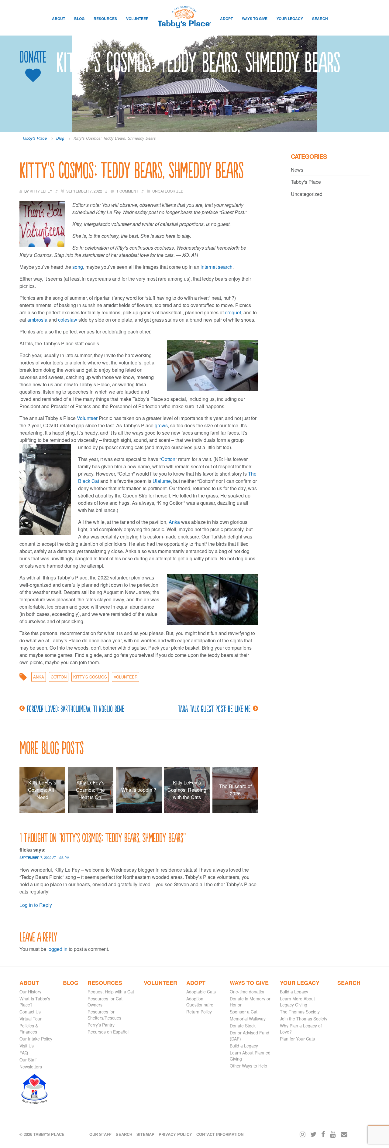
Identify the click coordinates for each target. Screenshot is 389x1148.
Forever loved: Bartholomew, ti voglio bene (75, 708)
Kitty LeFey (41, 190)
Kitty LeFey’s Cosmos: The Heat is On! (90, 790)
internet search (216, 266)
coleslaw (67, 319)
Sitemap (145, 1134)
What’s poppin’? (138, 789)
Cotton (168, 459)
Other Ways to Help (248, 1066)
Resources (105, 18)
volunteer (125, 677)
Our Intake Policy (35, 1039)
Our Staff (27, 1060)
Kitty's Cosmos (90, 677)
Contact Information (219, 1134)
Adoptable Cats (201, 992)
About (58, 18)
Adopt (226, 18)
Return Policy (199, 1012)
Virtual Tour (30, 1019)
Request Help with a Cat (111, 992)
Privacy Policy (175, 1134)
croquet (233, 312)
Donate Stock (243, 1026)
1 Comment (127, 190)
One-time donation (248, 992)
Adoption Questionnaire (199, 1002)
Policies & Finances (28, 1029)
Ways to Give (254, 18)
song (77, 266)
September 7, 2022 (84, 190)
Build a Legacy (244, 1046)
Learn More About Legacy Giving (297, 1002)
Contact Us (30, 1012)
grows (161, 425)
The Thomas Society (300, 1012)
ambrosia (37, 319)
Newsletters (30, 1067)
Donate (32, 57)
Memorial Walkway (248, 1019)
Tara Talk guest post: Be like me (214, 708)
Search (320, 18)
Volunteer (137, 18)
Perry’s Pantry (101, 1025)
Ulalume (162, 480)
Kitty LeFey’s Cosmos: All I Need (42, 790)
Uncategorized (168, 190)
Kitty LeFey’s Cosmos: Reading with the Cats (186, 790)
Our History (30, 992)
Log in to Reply (35, 904)
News (297, 169)
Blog (79, 18)
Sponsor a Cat (243, 1012)
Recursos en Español (108, 1032)
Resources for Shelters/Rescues (104, 1015)
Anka (174, 521)
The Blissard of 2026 (235, 790)
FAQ (23, 1053)
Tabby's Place (306, 181)
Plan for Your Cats (297, 1039)
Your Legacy (290, 18)
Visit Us (26, 1046)
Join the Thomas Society (303, 1019)
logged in (57, 948)
